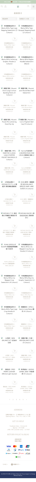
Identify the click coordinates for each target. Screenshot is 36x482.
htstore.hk (23, 426)
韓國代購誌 (18, 441)
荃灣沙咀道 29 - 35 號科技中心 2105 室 (18, 414)
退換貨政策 (18, 439)
